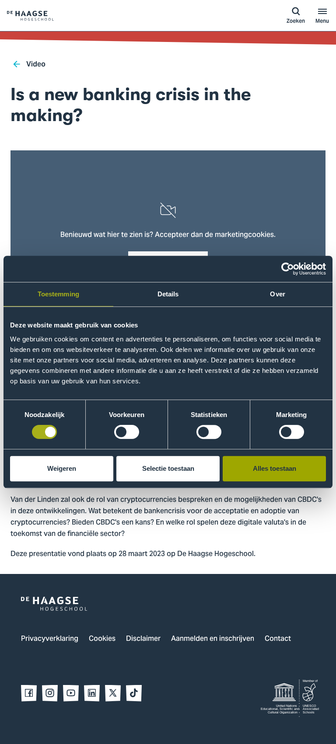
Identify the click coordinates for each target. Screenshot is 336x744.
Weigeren (61, 468)
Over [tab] (277, 294)
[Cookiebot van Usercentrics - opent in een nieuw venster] (287, 268)
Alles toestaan (274, 468)
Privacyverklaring (49, 639)
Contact (278, 639)
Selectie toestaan (168, 468)
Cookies (102, 639)
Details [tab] (168, 294)
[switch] (126, 432)
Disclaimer (143, 639)
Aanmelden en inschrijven (212, 639)
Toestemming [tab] (58, 294)
